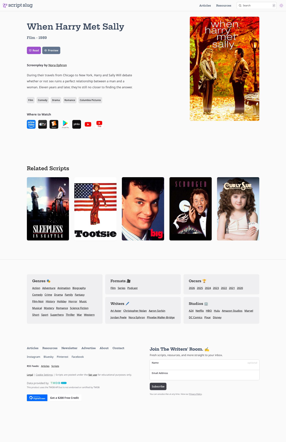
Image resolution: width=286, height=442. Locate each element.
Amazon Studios (232, 311)
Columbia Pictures (90, 100)
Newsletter (69, 348)
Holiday (61, 301)
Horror (72, 301)
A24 (191, 311)
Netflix (200, 311)
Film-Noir (38, 301)
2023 (216, 288)
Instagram (33, 357)
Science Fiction (79, 308)
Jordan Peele (119, 317)
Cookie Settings (44, 374)
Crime (48, 295)
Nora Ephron (57, 65)
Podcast (132, 288)
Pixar (207, 317)
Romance (69, 100)
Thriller (70, 315)
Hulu (217, 311)
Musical (37, 308)
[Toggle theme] (281, 5)
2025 (200, 288)
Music (83, 301)
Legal (30, 374)
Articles (205, 5)
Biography (79, 288)
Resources (223, 5)
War (79, 315)
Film (30, 100)
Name (204, 362)
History (50, 301)
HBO (209, 311)
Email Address (160, 373)
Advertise (88, 348)
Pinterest (62, 357)
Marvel (248, 311)
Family (69, 295)
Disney (217, 317)
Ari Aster (116, 311)
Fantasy (79, 295)
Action (36, 288)
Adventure (48, 288)
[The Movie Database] (58, 383)
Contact (118, 348)
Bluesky (48, 357)
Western (89, 315)
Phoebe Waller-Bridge (161, 317)
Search (258, 5)
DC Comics (195, 317)
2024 (208, 288)
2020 (240, 288)
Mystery (49, 308)
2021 (232, 288)
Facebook (78, 357)
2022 (224, 288)
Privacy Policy (195, 394)
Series (121, 288)
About (104, 348)
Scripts (55, 366)
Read (36, 50)
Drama (56, 100)
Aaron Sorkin (157, 311)
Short (35, 315)
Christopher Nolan (135, 311)
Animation (63, 288)
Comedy (42, 100)
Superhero (57, 315)
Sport (44, 315)
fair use (92, 374)
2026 (192, 288)
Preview (53, 50)
